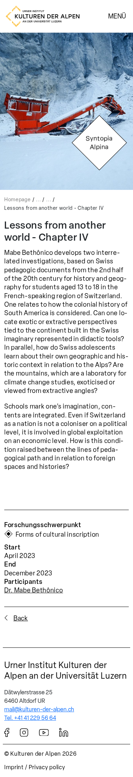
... (38, 200)
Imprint (14, 767)
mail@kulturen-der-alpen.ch (39, 709)
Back (20, 618)
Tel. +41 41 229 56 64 (30, 718)
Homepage (17, 200)
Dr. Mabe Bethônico (33, 590)
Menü (117, 16)
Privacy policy (47, 767)
